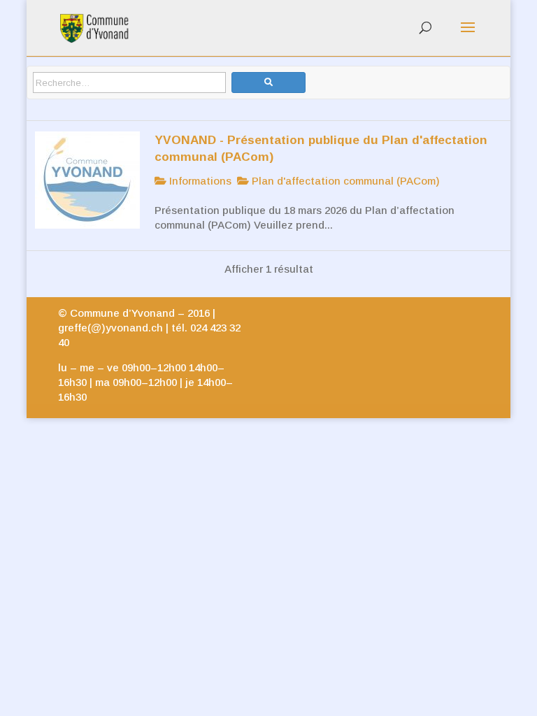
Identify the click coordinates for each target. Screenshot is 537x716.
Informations (198, 181)
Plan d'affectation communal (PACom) (344, 181)
